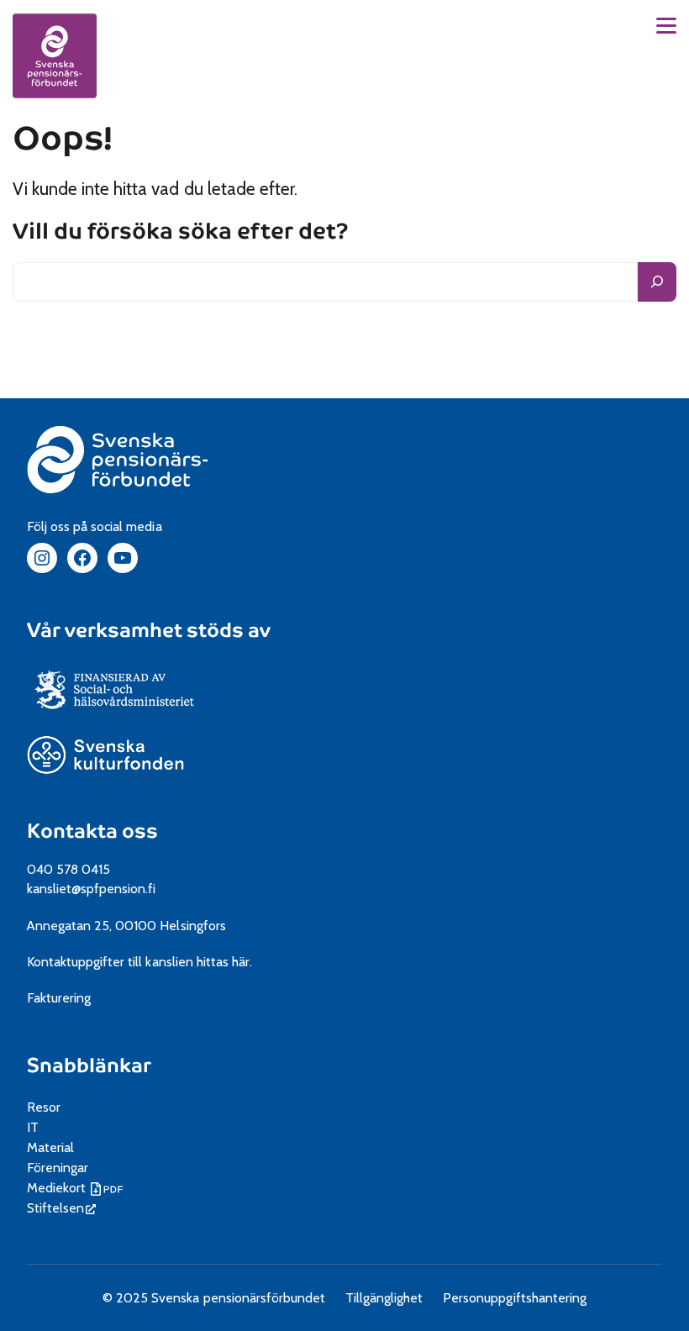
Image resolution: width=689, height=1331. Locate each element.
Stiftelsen (61, 1208)
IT (33, 1127)
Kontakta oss (92, 831)
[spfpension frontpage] (55, 55)
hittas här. (224, 962)
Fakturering (59, 998)
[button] (666, 26)
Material (50, 1147)
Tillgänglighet (384, 1298)
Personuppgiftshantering (514, 1298)
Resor (43, 1107)
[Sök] (657, 282)
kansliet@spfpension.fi (91, 889)
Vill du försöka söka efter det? (181, 232)
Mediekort (77, 1188)
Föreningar (57, 1168)
